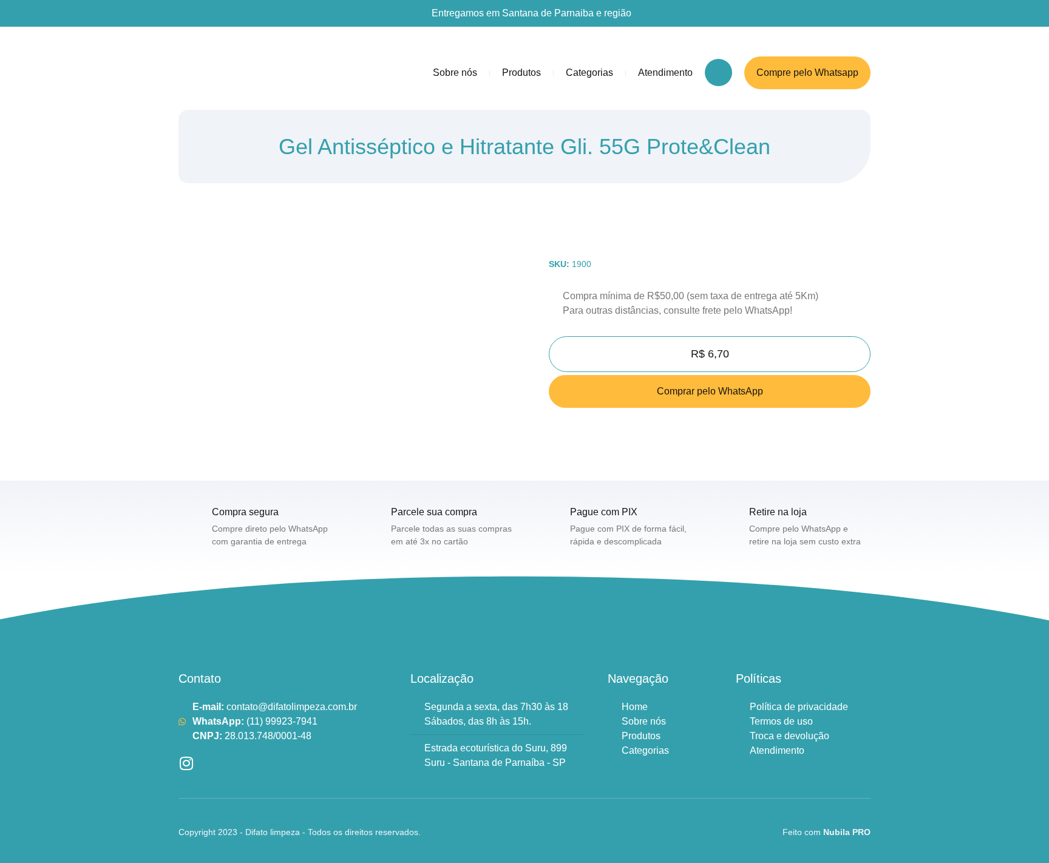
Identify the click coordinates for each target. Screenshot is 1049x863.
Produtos (521, 72)
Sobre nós (455, 72)
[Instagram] (186, 763)
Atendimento (665, 72)
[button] (718, 72)
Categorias (589, 72)
